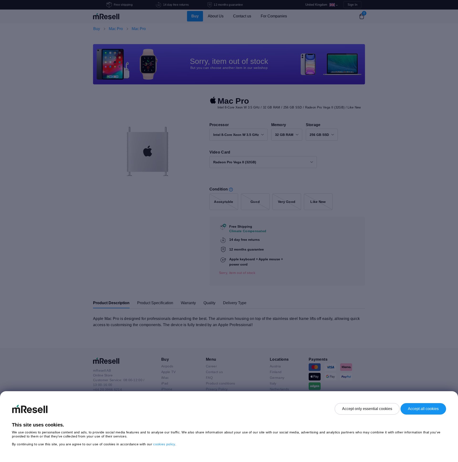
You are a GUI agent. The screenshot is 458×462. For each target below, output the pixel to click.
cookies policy (164, 444)
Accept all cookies (423, 409)
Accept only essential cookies (367, 409)
